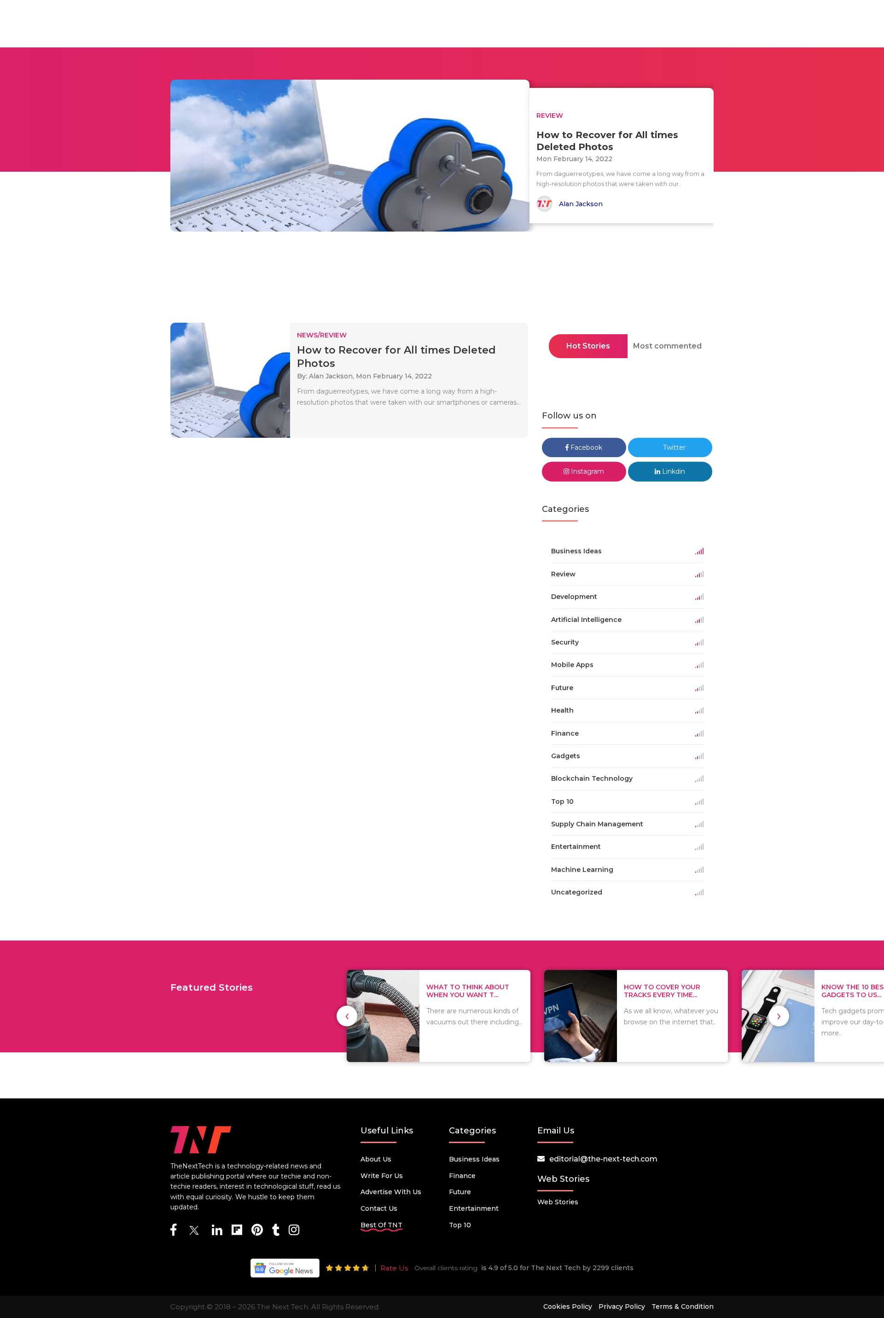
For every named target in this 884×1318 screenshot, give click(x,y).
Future (460, 1192)
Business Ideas (474, 1159)
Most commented (667, 346)
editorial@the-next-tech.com (603, 1159)
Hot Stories (588, 346)
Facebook (585, 447)
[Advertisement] (442, 280)
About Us (376, 1159)
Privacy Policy (622, 1306)
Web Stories (557, 1202)
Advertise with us (391, 1192)
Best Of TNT (381, 1225)
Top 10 (460, 1225)
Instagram (586, 471)
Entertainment (474, 1208)
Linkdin (672, 471)
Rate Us (394, 1268)
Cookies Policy (567, 1306)
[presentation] (347, 1015)
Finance (462, 1176)
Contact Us (379, 1208)
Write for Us (382, 1176)
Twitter (673, 447)
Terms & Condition (682, 1306)
